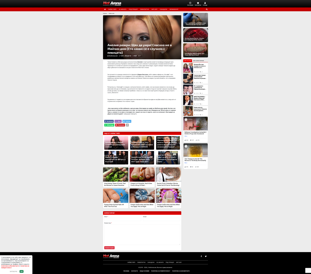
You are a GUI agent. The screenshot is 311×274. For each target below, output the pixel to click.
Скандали (150, 262)
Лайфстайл (111, 13)
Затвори (13, 271)
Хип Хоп (179, 262)
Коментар (108, 223)
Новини (105, 13)
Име (106, 216)
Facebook (110, 121)
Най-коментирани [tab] (198, 60)
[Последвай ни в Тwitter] (206, 256)
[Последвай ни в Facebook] (201, 256)
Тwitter (127, 121)
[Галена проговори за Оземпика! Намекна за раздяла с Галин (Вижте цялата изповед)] (188, 79)
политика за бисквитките (10, 266)
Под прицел (170, 262)
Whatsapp (110, 125)
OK (21, 271)
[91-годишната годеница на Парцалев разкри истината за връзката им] (188, 89)
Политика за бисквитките (181, 271)
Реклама (126, 271)
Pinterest (121, 125)
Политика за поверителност (160, 271)
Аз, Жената (160, 262)
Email (145, 216)
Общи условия (144, 271)
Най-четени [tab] (187, 60)
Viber (119, 121)
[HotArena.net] (111, 256)
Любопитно (141, 262)
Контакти (134, 271)
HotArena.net (113, 56)
